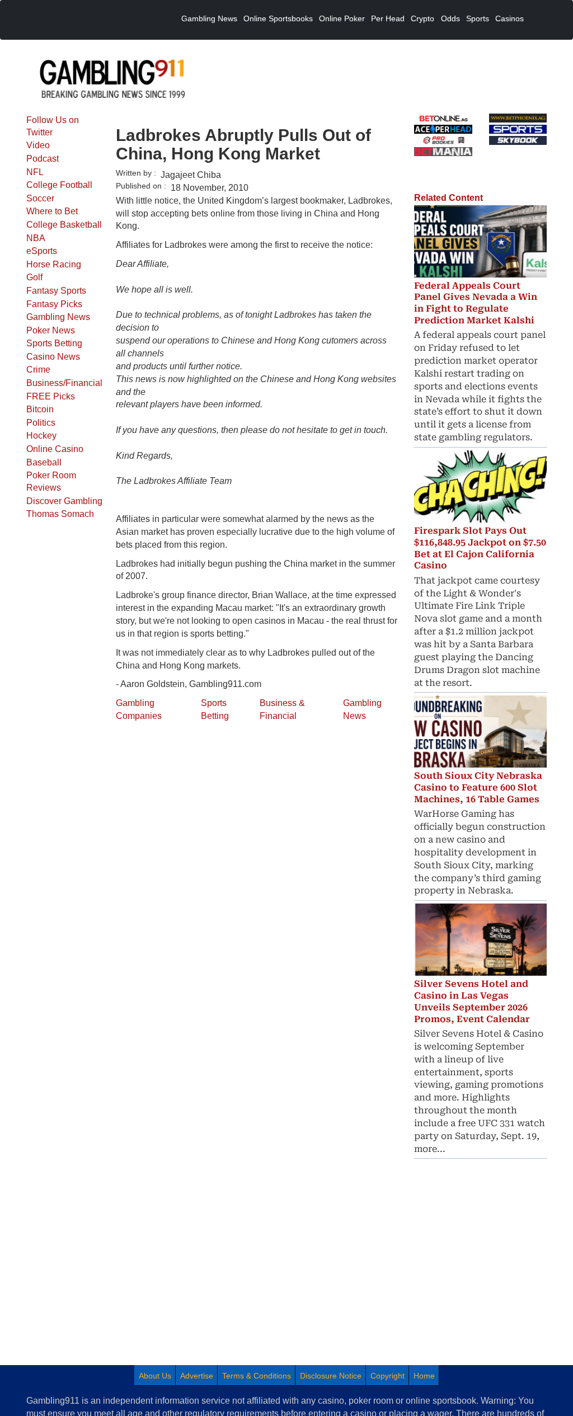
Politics (40, 422)
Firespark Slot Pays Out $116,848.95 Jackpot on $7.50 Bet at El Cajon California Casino (480, 548)
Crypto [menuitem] (422, 18)
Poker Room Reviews (51, 481)
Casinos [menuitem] (509, 18)
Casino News (53, 356)
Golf (34, 277)
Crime (38, 369)
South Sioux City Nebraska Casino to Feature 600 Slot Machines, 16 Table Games (478, 787)
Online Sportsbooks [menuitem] (278, 18)
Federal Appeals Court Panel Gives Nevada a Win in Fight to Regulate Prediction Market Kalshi (475, 303)
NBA (35, 238)
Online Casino (54, 449)
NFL (35, 172)
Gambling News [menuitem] (209, 18)
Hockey (41, 435)
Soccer (40, 198)
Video (38, 145)
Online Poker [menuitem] (342, 18)
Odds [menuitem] (450, 18)
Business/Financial (64, 383)
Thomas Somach (60, 514)
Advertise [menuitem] (196, 1375)
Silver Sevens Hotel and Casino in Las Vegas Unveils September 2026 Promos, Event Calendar (472, 1001)
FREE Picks (50, 396)
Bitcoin (40, 409)
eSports (41, 251)
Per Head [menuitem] (388, 18)
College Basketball (64, 224)
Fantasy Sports (56, 290)
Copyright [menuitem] (387, 1375)
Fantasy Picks (54, 304)
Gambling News (58, 317)
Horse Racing (53, 264)
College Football (59, 185)
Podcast (42, 158)
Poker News (50, 330)
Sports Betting (54, 343)
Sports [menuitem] (477, 18)
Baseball (44, 462)
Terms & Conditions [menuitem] (256, 1375)
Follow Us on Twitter (52, 126)
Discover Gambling (64, 501)
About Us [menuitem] (155, 1375)
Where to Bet (52, 211)
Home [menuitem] (424, 1375)
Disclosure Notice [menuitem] (330, 1375)
